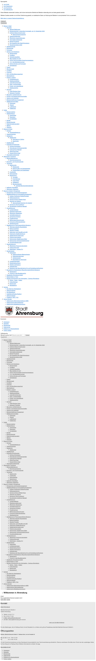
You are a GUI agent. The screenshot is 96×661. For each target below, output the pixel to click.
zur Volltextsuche (8, 9)
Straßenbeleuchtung (15, 263)
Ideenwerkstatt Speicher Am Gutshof (22, 203)
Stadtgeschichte (11, 46)
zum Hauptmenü (8, 6)
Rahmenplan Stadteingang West (18, 239)
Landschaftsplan (14, 210)
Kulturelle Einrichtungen (13, 144)
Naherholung (13, 175)
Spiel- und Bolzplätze (15, 84)
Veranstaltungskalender (16, 40)
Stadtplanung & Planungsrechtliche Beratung (19, 225)
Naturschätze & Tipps (12, 277)
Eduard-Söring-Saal (15, 153)
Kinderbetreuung (14, 79)
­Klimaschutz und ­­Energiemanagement (17, 192)
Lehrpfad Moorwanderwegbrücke (24, 186)
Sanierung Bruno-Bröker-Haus (18, 199)
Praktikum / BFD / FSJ (12, 297)
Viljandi (12, 105)
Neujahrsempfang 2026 (16, 45)
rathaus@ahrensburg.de (12, 618)
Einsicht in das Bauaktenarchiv (18, 273)
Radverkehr (13, 253)
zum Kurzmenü (8, 8)
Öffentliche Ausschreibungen (17, 38)
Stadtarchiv (10, 136)
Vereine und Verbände (13, 98)
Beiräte (8, 120)
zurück (8, 600)
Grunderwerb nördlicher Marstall (18, 206)
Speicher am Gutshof (15, 201)
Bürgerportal (10, 48)
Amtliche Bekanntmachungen (17, 33)
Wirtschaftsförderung (12, 158)
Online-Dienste (8, 299)
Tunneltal (15, 177)
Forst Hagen (16, 180)
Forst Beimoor (16, 179)
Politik (5, 110)
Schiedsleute (13, 65)
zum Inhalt (6, 4)
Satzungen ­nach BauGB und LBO (19, 232)
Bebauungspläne (14, 229)
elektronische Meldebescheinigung (16, 304)
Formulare (9, 50)
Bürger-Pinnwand (14, 41)
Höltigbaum (16, 182)
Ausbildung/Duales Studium (14, 294)
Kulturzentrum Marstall (16, 149)
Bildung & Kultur (8, 129)
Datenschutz (7, 327)
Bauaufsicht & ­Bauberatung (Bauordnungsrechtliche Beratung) (23, 270)
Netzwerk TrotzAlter (15, 93)
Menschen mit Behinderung (14, 95)
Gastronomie (13, 165)
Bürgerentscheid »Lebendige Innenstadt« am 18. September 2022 (27, 31)
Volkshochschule (11, 134)
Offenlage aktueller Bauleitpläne (18, 227)
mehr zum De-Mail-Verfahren (56, 622)
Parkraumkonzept (14, 247)
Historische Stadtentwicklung (17, 234)
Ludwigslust (13, 107)
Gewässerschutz (14, 223)
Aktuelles (9, 28)
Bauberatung (13, 271)
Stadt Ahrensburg (5, 607)
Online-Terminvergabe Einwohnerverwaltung (21, 60)
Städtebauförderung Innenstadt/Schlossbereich (19, 194)
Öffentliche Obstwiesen (16, 213)
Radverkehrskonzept (18, 256)
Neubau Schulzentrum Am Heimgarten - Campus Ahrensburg (23, 278)
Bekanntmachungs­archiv (19, 34)
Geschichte (16, 141)
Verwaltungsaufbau (15, 57)
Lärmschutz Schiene (15, 216)
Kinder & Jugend (11, 77)
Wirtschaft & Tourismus (10, 156)
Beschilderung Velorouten (19, 259)
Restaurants (16, 167)
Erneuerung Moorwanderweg (17, 222)
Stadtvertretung (11, 113)
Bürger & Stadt (7, 26)
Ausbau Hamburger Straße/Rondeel (19, 196)
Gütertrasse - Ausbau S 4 (16, 249)
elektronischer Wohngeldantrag (15, 302)
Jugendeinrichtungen (15, 83)
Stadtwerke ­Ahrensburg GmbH (15, 275)
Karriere (6, 287)
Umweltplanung (11, 208)
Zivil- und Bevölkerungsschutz (15, 74)
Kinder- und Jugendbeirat (16, 86)
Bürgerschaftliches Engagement (15, 100)
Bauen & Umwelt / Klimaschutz (12, 191)
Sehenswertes (13, 174)
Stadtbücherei (10, 143)
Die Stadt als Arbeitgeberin (14, 289)
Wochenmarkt (10, 69)
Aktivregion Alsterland (12, 189)
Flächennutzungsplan (15, 237)
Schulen (9, 131)
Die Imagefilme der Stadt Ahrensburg (19, 43)
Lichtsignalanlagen (15, 261)
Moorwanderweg (17, 184)
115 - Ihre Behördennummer (17, 62)
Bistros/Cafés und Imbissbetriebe (21, 168)
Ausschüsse (13, 115)
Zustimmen (3, 23)
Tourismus (9, 163)
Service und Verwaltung (13, 52)
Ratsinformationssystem (13, 124)
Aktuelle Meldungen (15, 29)
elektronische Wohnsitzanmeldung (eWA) (18, 301)
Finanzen (9, 72)
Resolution (12, 117)
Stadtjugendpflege (14, 81)
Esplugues (12, 103)
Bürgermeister (13, 53)
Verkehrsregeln (17, 258)
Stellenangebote (11, 290)
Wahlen (9, 125)
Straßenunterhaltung (15, 265)
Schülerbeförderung (15, 132)
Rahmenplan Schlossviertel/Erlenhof (19, 241)
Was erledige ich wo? (15, 58)
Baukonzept (13, 283)
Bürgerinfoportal (11, 122)
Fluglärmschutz (14, 218)
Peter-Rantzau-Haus (15, 91)
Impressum (6, 322)
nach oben (3, 600)
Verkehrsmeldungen (15, 36)
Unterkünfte (13, 172)
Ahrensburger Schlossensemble (18, 148)
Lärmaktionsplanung (15, 215)
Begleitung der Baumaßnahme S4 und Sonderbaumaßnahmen (26, 268)
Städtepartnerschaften (12, 101)
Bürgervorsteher (11, 112)
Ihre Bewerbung (11, 292)
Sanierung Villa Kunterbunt (17, 204)
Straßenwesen (10, 251)
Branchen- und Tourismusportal (15, 162)
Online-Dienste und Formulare (18, 64)
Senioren (9, 89)
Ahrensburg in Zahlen (18, 139)
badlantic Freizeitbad (12, 187)
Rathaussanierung (14, 198)
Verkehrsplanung (11, 244)
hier (39, 644)
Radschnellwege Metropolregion (21, 254)
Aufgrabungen (13, 266)
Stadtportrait (13, 137)
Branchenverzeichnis (15, 160)
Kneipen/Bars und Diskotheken (21, 170)
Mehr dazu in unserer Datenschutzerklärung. (12, 18)
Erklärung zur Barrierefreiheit (11, 329)
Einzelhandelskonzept (15, 242)
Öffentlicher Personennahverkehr (18, 246)
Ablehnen (3, 21)
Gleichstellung (10, 76)
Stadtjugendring (14, 88)
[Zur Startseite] (23, 317)
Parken (8, 67)
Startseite (6, 323)
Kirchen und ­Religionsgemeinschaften (17, 96)
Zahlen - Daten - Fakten (16, 280)
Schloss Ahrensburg (15, 146)
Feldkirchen (13, 108)
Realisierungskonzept (15, 211)
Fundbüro (12, 55)
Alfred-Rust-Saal (14, 151)
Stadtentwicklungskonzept (17, 235)
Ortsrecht (9, 127)
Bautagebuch (13, 285)
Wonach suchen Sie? (6, 335)
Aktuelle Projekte (14, 230)
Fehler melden (7, 330)
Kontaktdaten (13, 119)
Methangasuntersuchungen (17, 220)
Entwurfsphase (14, 282)
